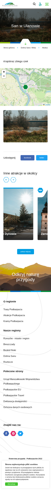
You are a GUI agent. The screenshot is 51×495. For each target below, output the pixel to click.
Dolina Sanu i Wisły (28, 48)
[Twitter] (20, 434)
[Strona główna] (9, 4)
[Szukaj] (34, 4)
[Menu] (47, 4)
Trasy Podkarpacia (12, 309)
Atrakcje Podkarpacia (14, 315)
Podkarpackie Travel (13, 395)
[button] (25, 87)
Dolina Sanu (9, 356)
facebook (27, 158)
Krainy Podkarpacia (13, 321)
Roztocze (8, 362)
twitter (42, 158)
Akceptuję (11, 484)
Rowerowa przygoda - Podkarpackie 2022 (25, 459)
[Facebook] (6, 434)
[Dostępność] (40, 4)
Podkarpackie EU (12, 389)
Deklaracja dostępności (15, 401)
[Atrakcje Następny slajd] (13, 180)
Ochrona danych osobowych (17, 407)
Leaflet (47, 104)
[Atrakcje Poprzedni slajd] (6, 180)
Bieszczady (9, 344)
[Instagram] (13, 434)
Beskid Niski (9, 350)
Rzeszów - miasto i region (16, 338)
